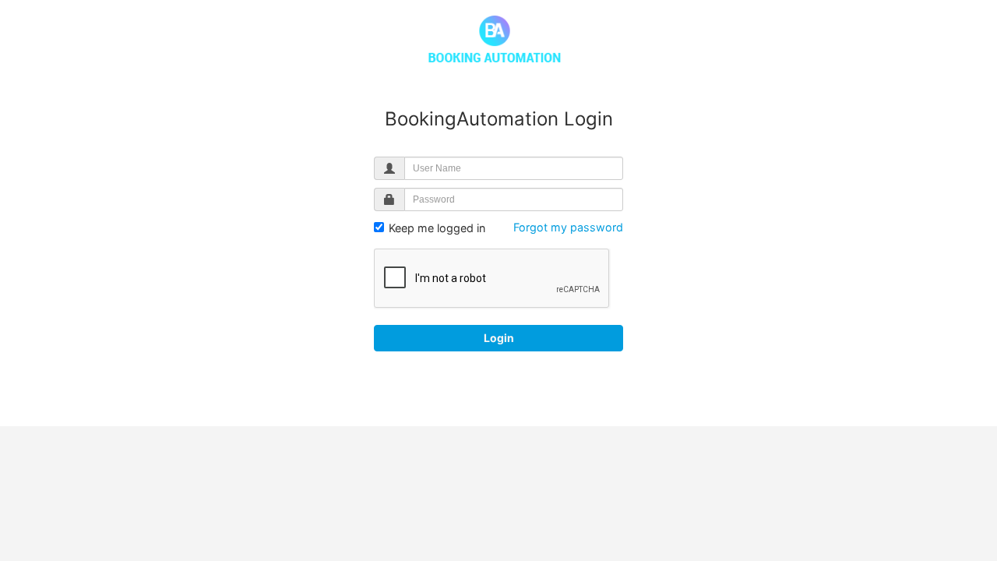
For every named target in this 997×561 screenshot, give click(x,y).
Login (499, 337)
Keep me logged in (435, 228)
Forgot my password (568, 227)
